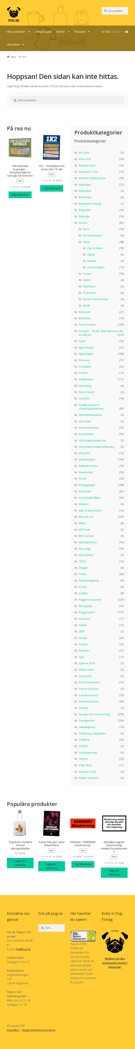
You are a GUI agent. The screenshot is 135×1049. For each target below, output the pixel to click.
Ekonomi (84, 360)
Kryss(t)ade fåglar (90, 497)
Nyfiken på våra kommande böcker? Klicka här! (114, 963)
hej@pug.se (23, 949)
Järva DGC (85, 453)
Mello (82, 523)
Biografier (85, 210)
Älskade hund (87, 165)
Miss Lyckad (86, 536)
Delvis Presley (87, 324)
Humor (87, 274)
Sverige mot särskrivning (94, 714)
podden (83, 593)
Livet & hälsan (96, 267)
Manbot (84, 504)
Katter (87, 280)
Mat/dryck (89, 286)
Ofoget (83, 568)
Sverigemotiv (87, 720)
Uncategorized (88, 752)
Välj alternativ (83, 864)
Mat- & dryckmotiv (90, 510)
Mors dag (85, 549)
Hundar (92, 261)
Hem (13, 56)
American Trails (88, 172)
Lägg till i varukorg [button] (20, 863)
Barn (86, 229)
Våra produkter (16, 31)
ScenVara (84, 619)
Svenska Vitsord (88, 701)
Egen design (86, 347)
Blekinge (84, 216)
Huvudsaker (86, 434)
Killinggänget (87, 485)
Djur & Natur (95, 248)
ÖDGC (82, 561)
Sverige (83, 708)
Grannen (84, 398)
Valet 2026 (85, 765)
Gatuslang (85, 386)
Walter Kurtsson (89, 778)
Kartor (83, 478)
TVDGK (83, 746)
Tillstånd (84, 740)
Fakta (86, 242)
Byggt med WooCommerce (38, 1030)
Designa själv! (43, 31)
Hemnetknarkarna (90, 415)
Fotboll (83, 373)
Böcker (60, 31)
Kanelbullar (86, 472)
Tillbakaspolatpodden (92, 733)
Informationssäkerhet (92, 440)
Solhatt (83, 644)
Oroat (82, 574)
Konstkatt (85, 491)
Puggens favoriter (90, 599)
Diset (82, 341)
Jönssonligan (87, 459)
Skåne (82, 625)
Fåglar (91, 254)
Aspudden (85, 184)
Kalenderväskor (88, 466)
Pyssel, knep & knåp (95, 299)
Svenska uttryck (88, 695)
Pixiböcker (89, 293)
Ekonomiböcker (92, 235)
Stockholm (85, 676)
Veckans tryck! (87, 771)
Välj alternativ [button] (20, 194)
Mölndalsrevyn (88, 542)
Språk (86, 305)
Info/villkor (13, 44)
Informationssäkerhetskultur (97, 447)
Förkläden (85, 366)
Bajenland (85, 191)
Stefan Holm (86, 669)
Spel (81, 657)
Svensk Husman (88, 689)
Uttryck (83, 759)
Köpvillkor (13, 1030)
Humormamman (89, 427)
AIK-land (84, 152)
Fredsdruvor (86, 379)
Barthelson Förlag (90, 203)
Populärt (79, 31)
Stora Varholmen (89, 682)
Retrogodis (85, 606)
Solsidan (84, 650)
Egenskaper (86, 354)
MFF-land (84, 529)
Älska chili (85, 159)
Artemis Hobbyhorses (92, 178)
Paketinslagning (89, 580)
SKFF (81, 631)
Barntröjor (85, 197)
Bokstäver (85, 318)
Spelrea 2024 (87, 663)
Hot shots (85, 421)
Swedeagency (87, 727)
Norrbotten (86, 555)
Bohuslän (85, 312)
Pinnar (83, 587)
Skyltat (83, 638)
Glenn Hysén (86, 392)
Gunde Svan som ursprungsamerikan (91, 406)
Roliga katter (87, 612)
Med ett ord (86, 517)
